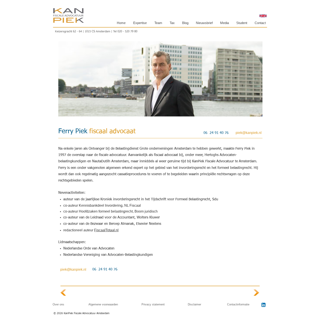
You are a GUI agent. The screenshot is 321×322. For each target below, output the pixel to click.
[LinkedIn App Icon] (263, 305)
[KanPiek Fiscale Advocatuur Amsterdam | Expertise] (63, 292)
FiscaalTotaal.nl (106, 230)
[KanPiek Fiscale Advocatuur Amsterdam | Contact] (256, 292)
